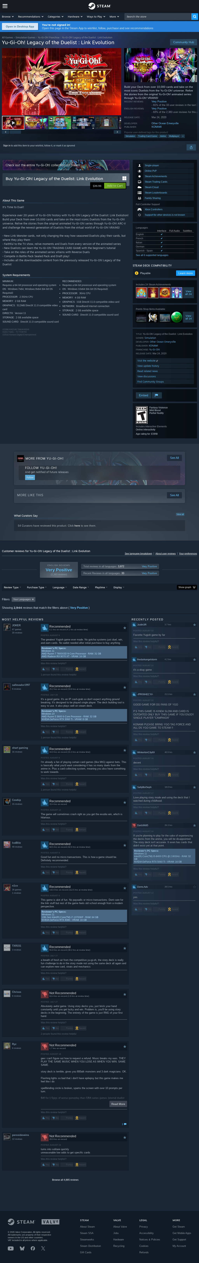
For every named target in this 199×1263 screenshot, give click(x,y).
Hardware (118, 1239)
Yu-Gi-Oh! (154, 349)
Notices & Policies (149, 1239)
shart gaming (20, 747)
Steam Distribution (90, 1246)
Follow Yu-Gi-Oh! (41, 468)
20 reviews (17, 633)
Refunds (144, 1252)
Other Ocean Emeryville (165, 123)
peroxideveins (20, 1135)
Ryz (14, 1044)
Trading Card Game (147, 136)
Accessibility (146, 1233)
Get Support (179, 1239)
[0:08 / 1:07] (61, 81)
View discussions (146, 376)
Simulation (130, 136)
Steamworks (87, 1239)
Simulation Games (25, 37)
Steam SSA (86, 1233)
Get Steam (179, 1226)
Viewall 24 (188, 293)
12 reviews (17, 1139)
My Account (179, 1246)
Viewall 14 (188, 317)
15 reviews (17, 804)
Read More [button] (118, 1104)
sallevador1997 (21, 684)
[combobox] (158, 16)
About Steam (87, 1226)
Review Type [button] (11, 587)
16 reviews (17, 752)
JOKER (16, 625)
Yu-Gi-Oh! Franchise (48, 37)
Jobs (116, 1233)
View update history (148, 365)
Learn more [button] (185, 273)
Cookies (143, 1246)
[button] (8, 16)
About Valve (120, 1226)
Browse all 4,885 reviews (65, 1180)
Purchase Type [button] (35, 587)
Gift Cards (86, 1252)
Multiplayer (174, 136)
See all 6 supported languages (152, 255)
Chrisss (16, 991)
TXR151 (16, 945)
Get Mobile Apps (182, 1233)
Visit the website (146, 360)
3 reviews (16, 950)
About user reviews (165, 553)
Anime (163, 136)
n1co (15, 885)
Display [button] (117, 587)
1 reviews (16, 893)
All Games (7, 37)
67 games (16, 629)
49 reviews (17, 847)
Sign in (6, 145)
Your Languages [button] (22, 599)
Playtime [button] (100, 587)
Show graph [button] (184, 587)
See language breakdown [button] (138, 553)
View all (180, 514)
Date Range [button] (79, 587)
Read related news (147, 371)
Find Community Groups (150, 381)
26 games (16, 889)
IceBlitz (16, 842)
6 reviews (16, 996)
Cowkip (16, 800)
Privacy (143, 1226)
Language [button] (58, 587)
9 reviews (16, 689)
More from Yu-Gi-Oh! (44, 458)
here (77, 525)
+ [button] (182, 136)
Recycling (118, 1246)
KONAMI (157, 126)
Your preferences (188, 553)
